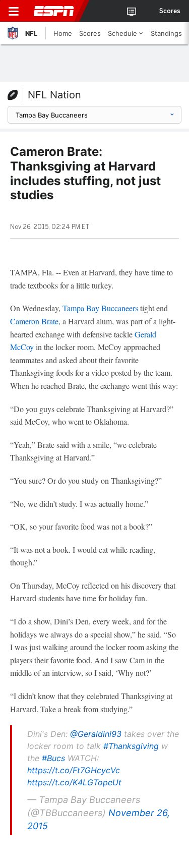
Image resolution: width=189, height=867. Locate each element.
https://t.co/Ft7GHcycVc (73, 770)
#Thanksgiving (131, 746)
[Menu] (13, 11)
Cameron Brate (34, 321)
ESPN (54, 11)
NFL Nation (54, 95)
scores (169, 11)
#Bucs (53, 758)
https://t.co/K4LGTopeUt (74, 782)
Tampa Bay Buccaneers (100, 308)
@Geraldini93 (95, 734)
